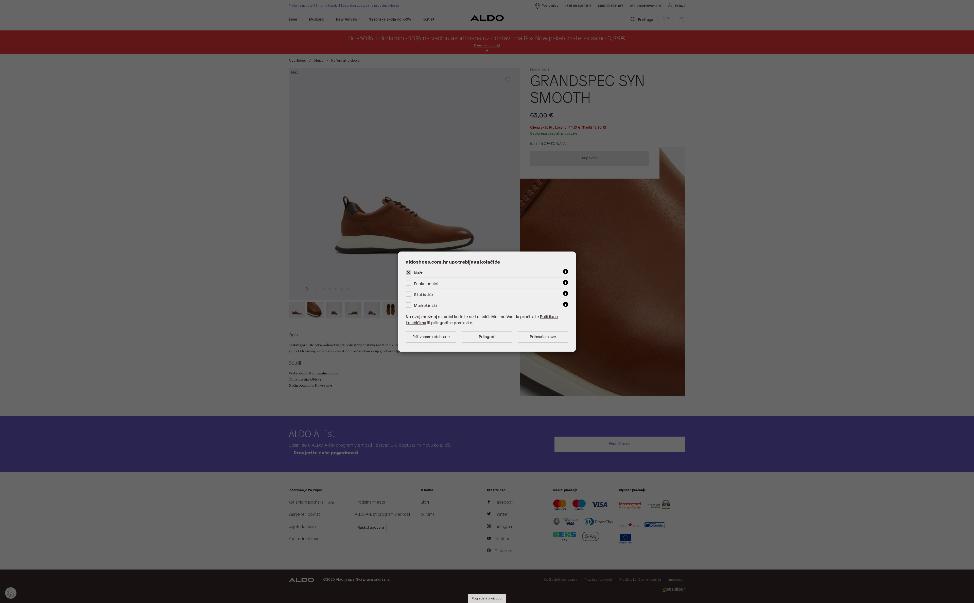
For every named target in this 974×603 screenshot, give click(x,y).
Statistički (424, 294)
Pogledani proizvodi (487, 598)
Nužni (419, 273)
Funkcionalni (426, 284)
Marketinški (425, 305)
